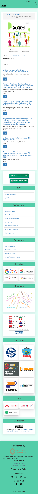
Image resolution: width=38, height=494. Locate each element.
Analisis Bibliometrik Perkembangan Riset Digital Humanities (17, 139)
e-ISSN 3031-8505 (10, 194)
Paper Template (20, 181)
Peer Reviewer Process (11, 226)
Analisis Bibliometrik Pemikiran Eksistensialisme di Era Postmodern (15, 71)
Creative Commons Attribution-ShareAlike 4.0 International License (19, 430)
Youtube (25, 477)
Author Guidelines (10, 246)
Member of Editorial (19, 464)
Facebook (12, 477)
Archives (17, 14)
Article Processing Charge (12, 257)
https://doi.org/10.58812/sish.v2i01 (15, 56)
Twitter (21, 477)
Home (8, 14)
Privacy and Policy (19, 469)
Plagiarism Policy (10, 253)
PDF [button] (5, 79)
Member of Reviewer (19, 465)
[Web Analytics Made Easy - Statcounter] (19, 333)
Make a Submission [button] (19, 176)
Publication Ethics (10, 215)
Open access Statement (12, 218)
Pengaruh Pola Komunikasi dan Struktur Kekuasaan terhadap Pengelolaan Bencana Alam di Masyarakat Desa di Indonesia (18, 85)
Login (35, 2)
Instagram (17, 477)
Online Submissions (10, 250)
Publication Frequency (11, 229)
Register (28, 2)
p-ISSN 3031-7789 (10, 198)
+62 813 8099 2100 (17, 484)
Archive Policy (9, 222)
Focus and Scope (10, 211)
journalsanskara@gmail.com (21, 484)
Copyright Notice (10, 233)
